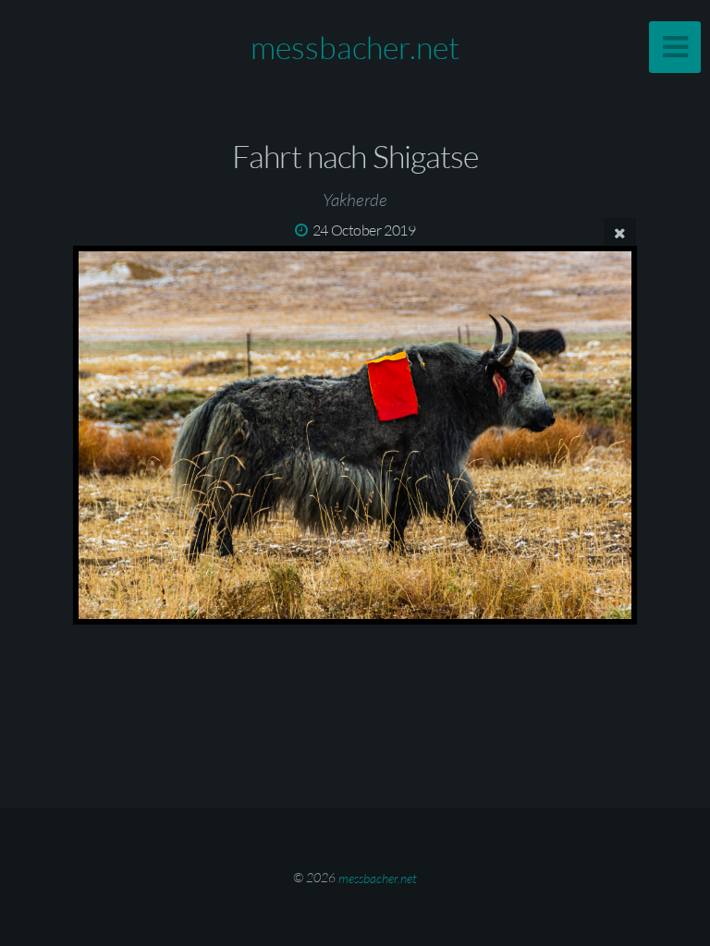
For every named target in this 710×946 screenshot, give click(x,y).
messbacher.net (355, 47)
